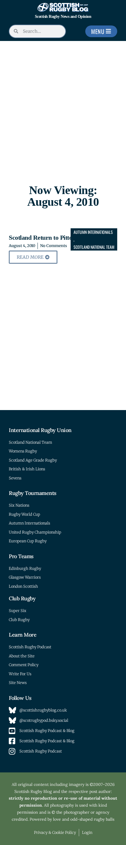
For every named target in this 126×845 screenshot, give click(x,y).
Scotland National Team (94, 247)
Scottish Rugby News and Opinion (63, 16)
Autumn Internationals (93, 232)
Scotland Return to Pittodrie (46, 237)
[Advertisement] (63, 107)
